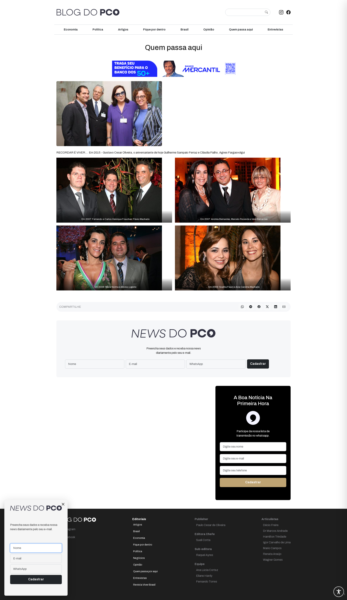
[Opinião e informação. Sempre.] (88, 12)
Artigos (123, 29)
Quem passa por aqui (145, 571)
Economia (71, 29)
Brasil (185, 29)
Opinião (208, 29)
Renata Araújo (272, 553)
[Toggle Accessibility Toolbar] (338, 591)
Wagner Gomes (273, 559)
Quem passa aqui (241, 29)
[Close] (63, 504)
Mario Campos (272, 548)
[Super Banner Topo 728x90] (173, 68)
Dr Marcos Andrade (275, 530)
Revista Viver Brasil (144, 584)
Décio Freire (271, 525)
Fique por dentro (154, 29)
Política (98, 29)
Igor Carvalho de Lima (277, 542)
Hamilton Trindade (274, 536)
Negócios (139, 558)
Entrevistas (275, 29)
